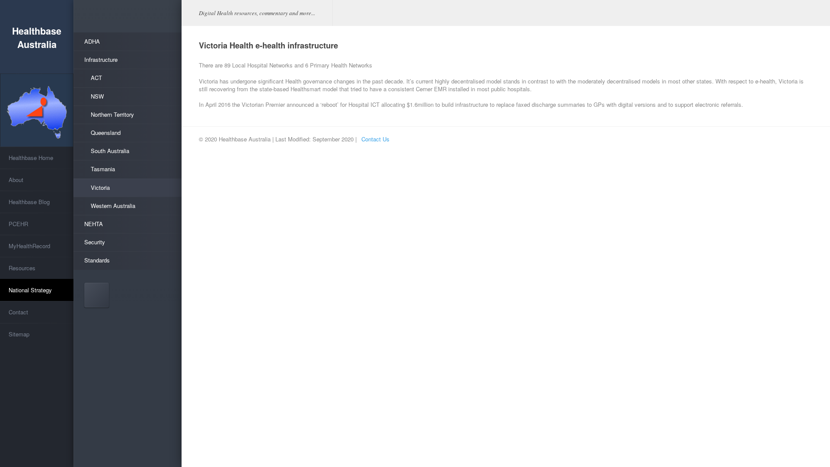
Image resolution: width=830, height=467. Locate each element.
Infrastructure (101, 59)
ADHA (92, 41)
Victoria (100, 187)
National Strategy (30, 290)
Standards (97, 260)
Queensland (106, 132)
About (16, 180)
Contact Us (375, 139)
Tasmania (103, 169)
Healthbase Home (31, 158)
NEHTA (93, 224)
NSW (97, 96)
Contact (18, 312)
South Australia (110, 151)
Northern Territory (112, 114)
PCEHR (18, 224)
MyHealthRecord (29, 246)
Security (94, 242)
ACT (96, 78)
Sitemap (19, 334)
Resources (22, 268)
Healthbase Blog (29, 202)
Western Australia (113, 206)
